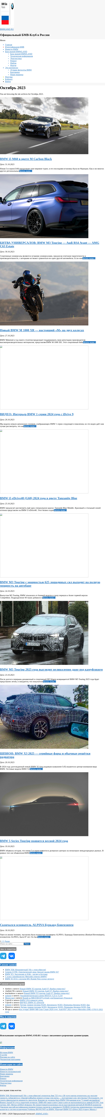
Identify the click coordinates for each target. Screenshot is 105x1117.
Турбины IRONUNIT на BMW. (41, 1109)
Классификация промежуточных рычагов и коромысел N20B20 (42, 1107)
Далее (7, 941)
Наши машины (6, 1074)
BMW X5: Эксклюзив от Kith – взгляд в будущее (26, 974)
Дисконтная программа (10, 1059)
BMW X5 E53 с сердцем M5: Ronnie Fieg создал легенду (29, 979)
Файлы (3, 1085)
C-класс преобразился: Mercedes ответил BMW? (26, 976)
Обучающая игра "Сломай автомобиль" (83, 1100)
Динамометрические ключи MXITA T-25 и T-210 (41, 996)
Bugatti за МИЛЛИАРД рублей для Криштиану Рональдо (47, 998)
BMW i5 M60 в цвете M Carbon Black (26, 159)
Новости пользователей (10, 1071)
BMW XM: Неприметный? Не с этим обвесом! (25, 970)
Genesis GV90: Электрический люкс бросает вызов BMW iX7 (32, 972)
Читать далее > (25, 171)
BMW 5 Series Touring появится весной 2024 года (34, 841)
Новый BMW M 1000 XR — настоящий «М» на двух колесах (42, 330)
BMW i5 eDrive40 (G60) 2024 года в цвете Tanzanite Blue (38, 498)
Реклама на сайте (7, 1057)
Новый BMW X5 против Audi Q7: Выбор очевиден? (42, 989)
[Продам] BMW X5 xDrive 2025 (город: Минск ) (76, 1109)
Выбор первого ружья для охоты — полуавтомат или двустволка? (59, 1098)
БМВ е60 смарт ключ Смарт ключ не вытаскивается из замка (65, 1102)
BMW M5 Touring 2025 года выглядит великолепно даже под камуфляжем (51, 669)
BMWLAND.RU (7, 29)
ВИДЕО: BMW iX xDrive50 (32, 1002)
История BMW (6, 1052)
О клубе (3, 1055)
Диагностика (5, 1083)
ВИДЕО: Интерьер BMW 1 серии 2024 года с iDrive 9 (37, 414)
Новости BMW (6, 1069)
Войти (8, 81)
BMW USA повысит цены (31, 1000)
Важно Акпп (5, 1102)
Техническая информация (11, 1081)
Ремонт (3, 1078)
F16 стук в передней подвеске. (25, 1102)
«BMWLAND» (41, 1114)
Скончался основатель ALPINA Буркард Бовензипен (37, 925)
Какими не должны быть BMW (52, 1100)
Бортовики (4, 1076)
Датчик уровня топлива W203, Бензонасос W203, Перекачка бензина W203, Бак (55, 1005)
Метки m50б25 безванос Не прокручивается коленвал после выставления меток (46, 1105)
